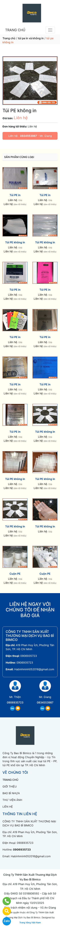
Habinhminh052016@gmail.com (34, 669)
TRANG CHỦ (15, 30)
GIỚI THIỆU (9, 786)
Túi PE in (15, 195)
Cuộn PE (15, 573)
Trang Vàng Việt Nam (30, 922)
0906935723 (28, 656)
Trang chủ (8, 38)
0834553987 (28, 136)
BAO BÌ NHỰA (11, 793)
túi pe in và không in (31, 38)
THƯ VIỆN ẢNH (12, 800)
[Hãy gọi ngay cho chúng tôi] (4, 901)
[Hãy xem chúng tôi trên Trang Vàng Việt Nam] (4, 911)
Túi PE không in (15, 242)
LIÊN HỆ (7, 806)
